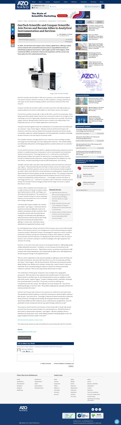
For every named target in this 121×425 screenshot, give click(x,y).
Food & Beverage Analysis (90, 166)
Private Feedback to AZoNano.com (64, 363)
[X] (13, 37)
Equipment (57, 383)
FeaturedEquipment (99, 22)
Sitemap (73, 394)
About (89, 379)
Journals (56, 394)
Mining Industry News (89, 182)
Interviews (57, 390)
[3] (81, 46)
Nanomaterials (43, 21)
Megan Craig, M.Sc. (30, 39)
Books (72, 379)
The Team (73, 396)
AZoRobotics (20, 381)
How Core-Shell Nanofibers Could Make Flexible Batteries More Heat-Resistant (96, 37)
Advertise (90, 390)
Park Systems (82, 148)
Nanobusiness (52, 21)
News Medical (38, 386)
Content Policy (91, 396)
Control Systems (61, 21)
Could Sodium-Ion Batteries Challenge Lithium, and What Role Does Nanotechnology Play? (96, 119)
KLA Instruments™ (83, 157)
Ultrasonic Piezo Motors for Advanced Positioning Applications (87, 137)
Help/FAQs (73, 392)
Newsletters (90, 386)
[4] (81, 55)
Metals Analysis (87, 174)
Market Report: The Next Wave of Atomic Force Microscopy (96, 109)
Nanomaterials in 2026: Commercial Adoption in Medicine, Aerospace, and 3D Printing (96, 100)
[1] (81, 28)
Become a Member (92, 383)
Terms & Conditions (92, 392)
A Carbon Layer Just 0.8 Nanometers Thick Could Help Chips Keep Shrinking (96, 28)
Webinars (56, 388)
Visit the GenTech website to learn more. (30, 320)
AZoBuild (19, 388)
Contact (89, 388)
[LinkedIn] (13, 29)
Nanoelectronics (32, 21)
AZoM (18, 379)
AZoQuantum (38, 381)
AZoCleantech (20, 383)
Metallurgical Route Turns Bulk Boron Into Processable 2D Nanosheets (95, 55)
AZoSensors (38, 379)
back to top (97, 405)
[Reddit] (13, 41)
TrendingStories (80, 22)
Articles (56, 381)
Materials (73, 386)
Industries (73, 390)
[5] (81, 64)
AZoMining (20, 390)
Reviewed (69, 41)
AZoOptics (19, 386)
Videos (56, 386)
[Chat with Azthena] (116, 421)
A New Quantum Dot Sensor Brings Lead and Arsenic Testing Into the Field (96, 64)
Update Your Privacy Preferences (30, 423)
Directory (56, 392)
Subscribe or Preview (88, 168)
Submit (71, 366)
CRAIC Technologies (84, 133)
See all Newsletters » (82, 190)
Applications (74, 388)
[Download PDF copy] (13, 25)
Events (72, 383)
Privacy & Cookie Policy (93, 394)
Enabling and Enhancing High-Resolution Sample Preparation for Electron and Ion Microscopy (88, 152)
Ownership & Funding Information (93, 399)
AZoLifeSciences (39, 388)
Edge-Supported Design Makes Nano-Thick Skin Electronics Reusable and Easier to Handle (96, 46)
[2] (81, 37)
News (25, 21)
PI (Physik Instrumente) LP (86, 141)
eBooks (73, 381)
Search (89, 381)
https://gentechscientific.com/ (27, 332)
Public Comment (46, 363)
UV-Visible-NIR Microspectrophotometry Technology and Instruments (88, 130)
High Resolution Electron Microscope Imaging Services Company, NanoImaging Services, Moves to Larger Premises (61, 197)
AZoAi (36, 383)
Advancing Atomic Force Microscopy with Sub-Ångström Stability (89, 144)
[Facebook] (13, 33)
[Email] (13, 45)
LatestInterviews (89, 22)
